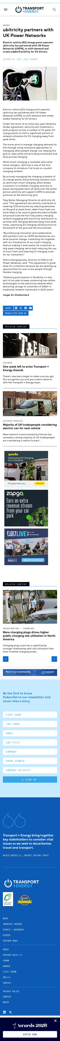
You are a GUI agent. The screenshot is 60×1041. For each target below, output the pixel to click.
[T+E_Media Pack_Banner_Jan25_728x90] (30, 674)
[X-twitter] (10, 1012)
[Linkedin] (4, 1012)
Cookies (7, 996)
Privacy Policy (11, 991)
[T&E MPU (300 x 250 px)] (26, 525)
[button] (16, 308)
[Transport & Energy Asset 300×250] (26, 564)
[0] (26, 486)
